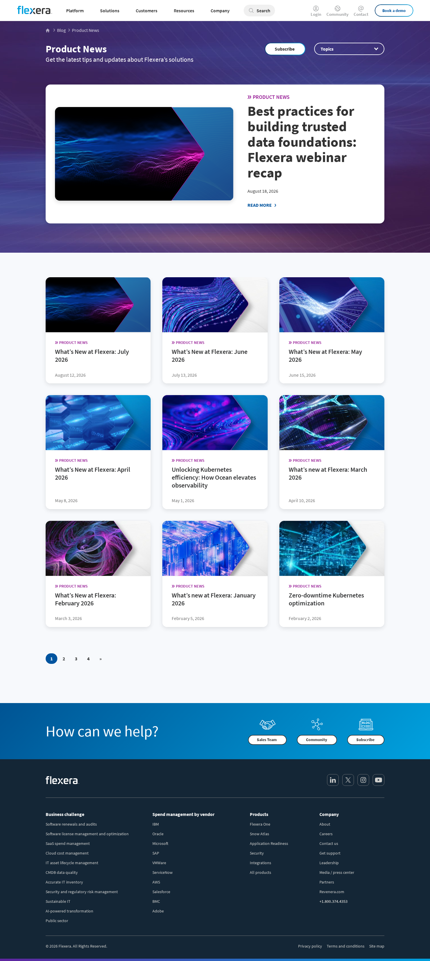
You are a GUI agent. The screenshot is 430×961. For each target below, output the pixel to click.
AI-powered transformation (69, 911)
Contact (361, 13)
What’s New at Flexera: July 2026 (92, 355)
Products (259, 814)
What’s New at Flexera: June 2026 (209, 355)
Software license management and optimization (87, 833)
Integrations (260, 862)
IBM (155, 824)
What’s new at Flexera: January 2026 (214, 599)
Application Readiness (269, 843)
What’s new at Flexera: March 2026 (328, 473)
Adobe (158, 911)
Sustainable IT (58, 901)
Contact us (328, 843)
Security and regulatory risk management (82, 891)
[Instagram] (363, 780)
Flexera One (260, 824)
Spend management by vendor (183, 814)
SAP (155, 853)
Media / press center (336, 872)
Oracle (158, 833)
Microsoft (160, 843)
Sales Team (267, 740)
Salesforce (161, 891)
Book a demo (394, 10)
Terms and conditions (345, 946)
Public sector (57, 920)
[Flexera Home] (48, 30)
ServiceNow (162, 872)
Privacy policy (310, 946)
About (324, 824)
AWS (156, 882)
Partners (326, 882)
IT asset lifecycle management (72, 862)
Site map (376, 946)
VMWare (159, 862)
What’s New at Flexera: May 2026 (325, 355)
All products (260, 872)
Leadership (329, 862)
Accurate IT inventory (64, 882)
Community (337, 13)
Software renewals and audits (71, 824)
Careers (326, 833)
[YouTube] (378, 780)
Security (257, 853)
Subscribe (285, 49)
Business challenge (65, 814)
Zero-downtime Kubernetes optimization (326, 599)
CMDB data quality (62, 872)
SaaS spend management (68, 843)
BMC (156, 901)
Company (329, 814)
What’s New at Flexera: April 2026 (92, 473)
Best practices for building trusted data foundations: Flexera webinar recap (302, 141)
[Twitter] (348, 780)
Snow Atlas (259, 833)
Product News (76, 49)
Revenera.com (331, 891)
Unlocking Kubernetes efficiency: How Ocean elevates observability (214, 477)
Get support (329, 853)
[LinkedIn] (333, 780)
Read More (259, 205)
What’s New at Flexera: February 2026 (85, 599)
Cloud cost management (67, 853)
